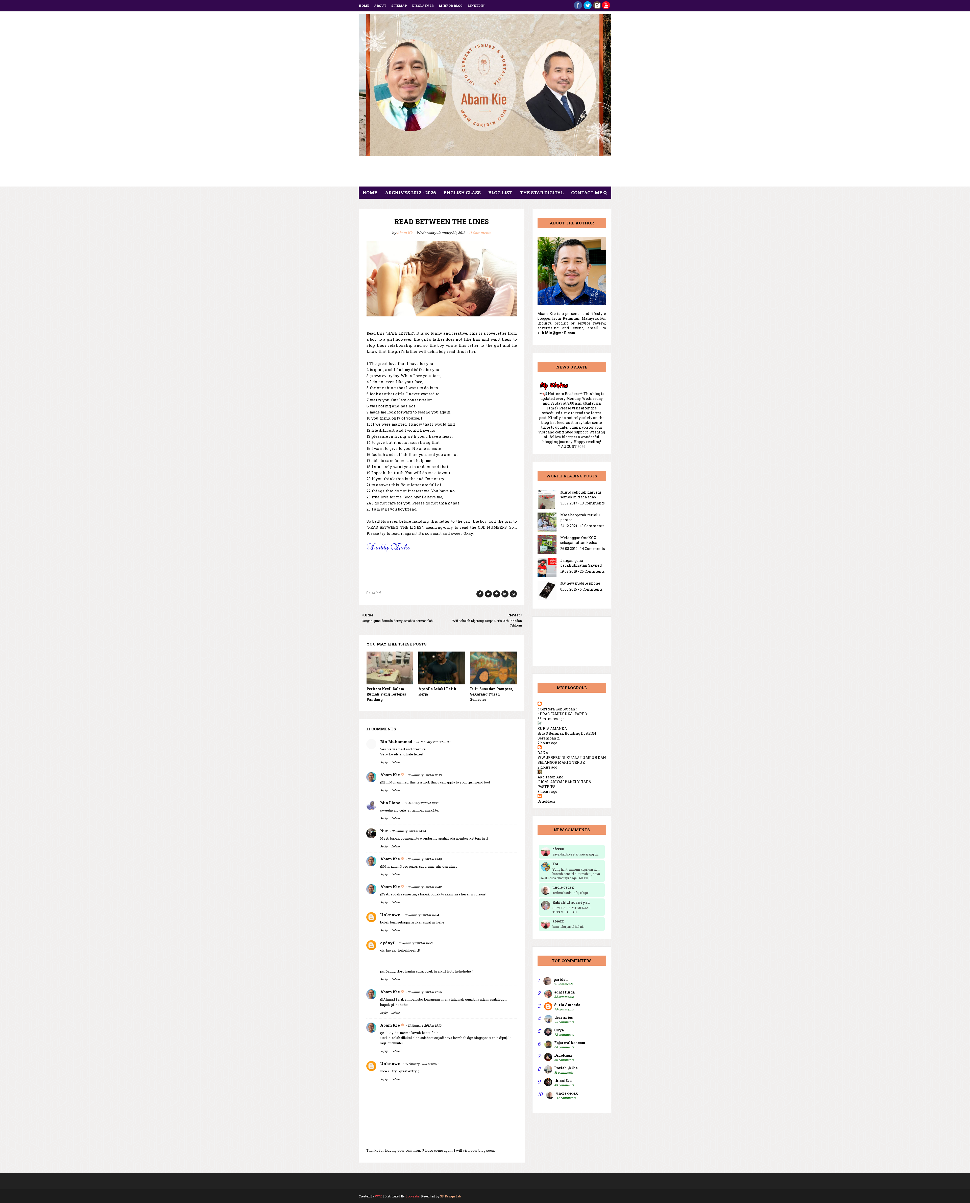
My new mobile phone (580, 583)
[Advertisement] (485, 172)
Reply (383, 762)
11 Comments (480, 232)
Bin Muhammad (396, 741)
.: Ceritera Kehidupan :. (557, 709)
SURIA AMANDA (552, 728)
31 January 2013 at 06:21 (425, 775)
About (380, 6)
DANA (543, 752)
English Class (462, 193)
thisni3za (563, 1080)
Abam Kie (405, 232)
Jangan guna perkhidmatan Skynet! (581, 563)
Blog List (500, 193)
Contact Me (586, 193)
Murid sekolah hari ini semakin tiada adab (580, 494)
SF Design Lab (450, 1196)
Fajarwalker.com (569, 1042)
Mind (376, 592)
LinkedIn (476, 6)
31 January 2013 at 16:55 (415, 943)
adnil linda (564, 992)
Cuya (559, 1030)
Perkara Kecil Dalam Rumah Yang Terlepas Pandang (386, 694)
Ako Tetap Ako (550, 777)
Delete (395, 762)
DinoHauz (546, 801)
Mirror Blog (451, 6)
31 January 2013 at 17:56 (425, 992)
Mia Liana (390, 802)
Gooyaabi (412, 1196)
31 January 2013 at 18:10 (424, 1025)
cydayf (387, 942)
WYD (378, 1196)
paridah (560, 979)
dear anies (563, 1017)
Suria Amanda (567, 1004)
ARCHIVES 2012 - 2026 (410, 193)
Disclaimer (423, 6)
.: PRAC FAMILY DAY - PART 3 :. (563, 713)
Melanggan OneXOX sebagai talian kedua (578, 540)
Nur (384, 830)
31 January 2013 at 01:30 (433, 742)
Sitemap (399, 6)
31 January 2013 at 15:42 (425, 887)
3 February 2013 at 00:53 (421, 1064)
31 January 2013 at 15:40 (425, 859)
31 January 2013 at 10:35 (421, 803)
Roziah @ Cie (565, 1068)
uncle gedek (567, 1093)
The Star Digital (542, 193)
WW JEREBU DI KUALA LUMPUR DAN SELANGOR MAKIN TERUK (572, 760)
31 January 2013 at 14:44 (409, 831)
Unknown (390, 914)
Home (364, 6)
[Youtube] (606, 8)
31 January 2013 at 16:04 (422, 915)
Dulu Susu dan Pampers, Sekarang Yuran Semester (491, 694)
